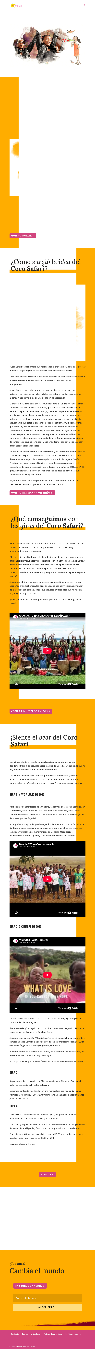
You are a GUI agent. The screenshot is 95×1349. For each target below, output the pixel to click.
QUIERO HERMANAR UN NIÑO (30, 492)
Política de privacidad (53, 1334)
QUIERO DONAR (21, 235)
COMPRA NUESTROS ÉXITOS (29, 711)
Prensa (25, 1334)
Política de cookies (73, 1334)
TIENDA (46, 1174)
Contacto (15, 1334)
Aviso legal (35, 1334)
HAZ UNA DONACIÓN (28, 1285)
